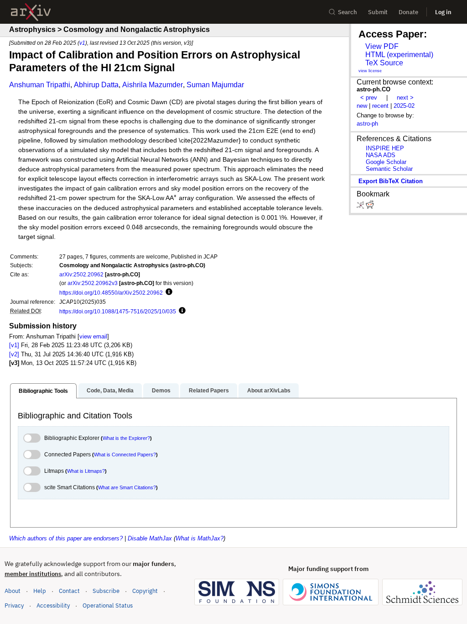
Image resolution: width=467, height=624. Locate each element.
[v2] (14, 354)
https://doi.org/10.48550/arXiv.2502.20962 (111, 293)
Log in (443, 12)
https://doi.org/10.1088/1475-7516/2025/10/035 (117, 311)
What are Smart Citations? (127, 487)
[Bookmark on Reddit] (370, 206)
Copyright (145, 591)
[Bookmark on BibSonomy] (361, 206)
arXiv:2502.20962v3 (92, 283)
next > (405, 97)
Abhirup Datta (96, 85)
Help (39, 591)
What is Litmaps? (86, 471)
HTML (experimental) (399, 54)
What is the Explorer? (126, 438)
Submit (378, 12)
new (362, 105)
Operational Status (108, 605)
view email (93, 336)
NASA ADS (380, 155)
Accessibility (53, 605)
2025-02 (404, 105)
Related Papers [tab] (209, 390)
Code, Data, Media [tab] (110, 390)
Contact (69, 591)
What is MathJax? (199, 538)
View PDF (382, 46)
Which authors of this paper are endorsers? (66, 538)
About (13, 591)
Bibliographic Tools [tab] (43, 391)
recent (380, 105)
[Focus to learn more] (167, 292)
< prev (368, 97)
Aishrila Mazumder (152, 85)
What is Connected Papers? (125, 454)
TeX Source (384, 63)
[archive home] (31, 12)
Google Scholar (386, 162)
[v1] (14, 345)
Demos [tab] (161, 390)
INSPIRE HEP (385, 148)
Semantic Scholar (389, 168)
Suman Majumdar (215, 85)
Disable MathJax (150, 538)
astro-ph (367, 123)
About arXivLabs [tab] (269, 390)
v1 (82, 43)
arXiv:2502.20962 (81, 274)
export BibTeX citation (390, 181)
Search (347, 12)
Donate (408, 12)
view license (370, 71)
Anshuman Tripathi (39, 85)
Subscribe (106, 591)
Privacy (14, 605)
